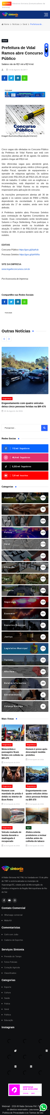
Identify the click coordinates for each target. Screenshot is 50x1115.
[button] (4, 339)
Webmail (6, 1106)
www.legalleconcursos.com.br (16, 269)
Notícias (15, 24)
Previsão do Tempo (12, 957)
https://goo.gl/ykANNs (29, 254)
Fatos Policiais (10, 962)
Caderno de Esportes (13, 940)
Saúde (7, 998)
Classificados (10, 973)
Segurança (7, 745)
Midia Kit (8, 921)
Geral (25, 24)
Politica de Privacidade (13, 1112)
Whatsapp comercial (13, 915)
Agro (29, 828)
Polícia (7, 1004)
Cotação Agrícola (12, 968)
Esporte (7, 987)
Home (6, 24)
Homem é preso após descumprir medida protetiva (36, 752)
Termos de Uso (36, 1112)
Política (7, 1015)
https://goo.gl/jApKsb (29, 250)
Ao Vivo (6, 4)
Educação (8, 1020)
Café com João (11, 935)
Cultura (7, 993)
